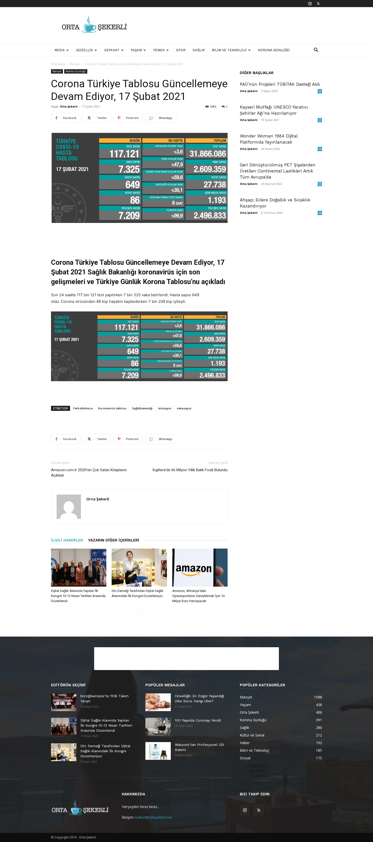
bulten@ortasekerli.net (153, 817)
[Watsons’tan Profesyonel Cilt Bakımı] (158, 751)
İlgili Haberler (67, 540)
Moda (60, 50)
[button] (316, 50)
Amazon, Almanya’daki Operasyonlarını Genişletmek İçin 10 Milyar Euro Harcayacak (198, 596)
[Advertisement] (229, 25)
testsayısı (164, 408)
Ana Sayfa (58, 64)
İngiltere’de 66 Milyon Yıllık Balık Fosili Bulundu (190, 470)
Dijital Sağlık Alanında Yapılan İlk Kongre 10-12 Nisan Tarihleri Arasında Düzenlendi (78, 596)
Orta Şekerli (69, 106)
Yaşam (136, 50)
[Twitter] (318, 3)
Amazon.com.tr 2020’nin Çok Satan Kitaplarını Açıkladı (89, 473)
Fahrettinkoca (83, 408)
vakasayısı (184, 408)
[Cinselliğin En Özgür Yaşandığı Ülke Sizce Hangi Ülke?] (158, 702)
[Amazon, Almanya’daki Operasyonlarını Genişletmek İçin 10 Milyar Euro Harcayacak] (200, 568)
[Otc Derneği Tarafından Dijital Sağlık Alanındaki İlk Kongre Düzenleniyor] (139, 568)
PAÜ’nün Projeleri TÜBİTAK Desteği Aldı (280, 84)
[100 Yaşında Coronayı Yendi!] (158, 726)
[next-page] (142, 611)
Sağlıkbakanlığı (142, 408)
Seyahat (112, 50)
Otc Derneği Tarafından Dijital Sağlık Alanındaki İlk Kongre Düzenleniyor (105, 751)
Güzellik (84, 50)
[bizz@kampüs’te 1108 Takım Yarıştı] (63, 702)
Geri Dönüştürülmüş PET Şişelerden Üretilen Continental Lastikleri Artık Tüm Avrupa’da (277, 171)
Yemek (159, 50)
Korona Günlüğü (274, 50)
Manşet (75, 64)
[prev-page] (134, 611)
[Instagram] (310, 3)
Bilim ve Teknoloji (229, 50)
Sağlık (199, 50)
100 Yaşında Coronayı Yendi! (198, 720)
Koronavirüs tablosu (112, 408)
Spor (180, 50)
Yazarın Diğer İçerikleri (113, 540)
